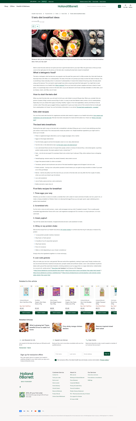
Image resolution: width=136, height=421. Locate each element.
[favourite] (31, 286)
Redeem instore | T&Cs (85, 1)
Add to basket (26, 312)
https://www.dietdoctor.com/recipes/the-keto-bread (49, 270)
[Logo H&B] (68, 7)
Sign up (107, 353)
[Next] (115, 295)
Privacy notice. (104, 360)
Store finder (95, 1)
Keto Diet (64, 13)
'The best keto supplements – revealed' (87, 107)
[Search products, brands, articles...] (120, 6)
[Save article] (33, 26)
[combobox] (102, 6)
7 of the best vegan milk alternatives (66, 145)
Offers (12, 6)
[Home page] (68, 6)
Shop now (51, 1)
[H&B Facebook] (20, 387)
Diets (56, 13)
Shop (6, 6)
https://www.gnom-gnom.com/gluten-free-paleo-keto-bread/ (82, 270)
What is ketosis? (59, 85)
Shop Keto (55, 268)
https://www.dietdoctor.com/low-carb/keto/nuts (47, 273)
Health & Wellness (23, 6)
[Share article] (37, 26)
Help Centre (103, 1)
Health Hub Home (37, 13)
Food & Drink (48, 13)
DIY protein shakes (65, 229)
